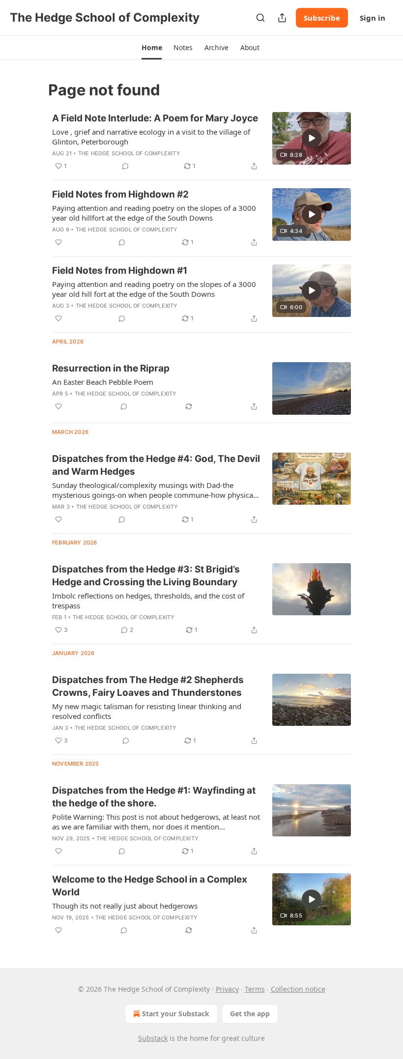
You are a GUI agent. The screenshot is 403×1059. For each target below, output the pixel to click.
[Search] (260, 18)
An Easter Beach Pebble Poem (102, 382)
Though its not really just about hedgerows (125, 906)
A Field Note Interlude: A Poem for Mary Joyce (155, 118)
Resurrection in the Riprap (111, 368)
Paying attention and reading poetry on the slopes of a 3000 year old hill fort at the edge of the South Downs (154, 289)
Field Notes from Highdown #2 (120, 194)
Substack (153, 1038)
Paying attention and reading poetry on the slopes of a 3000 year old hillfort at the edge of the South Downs (154, 213)
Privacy (227, 989)
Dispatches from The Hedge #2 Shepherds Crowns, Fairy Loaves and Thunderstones (148, 686)
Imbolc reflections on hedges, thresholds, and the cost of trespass (148, 600)
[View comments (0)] (125, 166)
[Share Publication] (282, 18)
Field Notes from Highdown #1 (119, 270)
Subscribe (322, 18)
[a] (311, 138)
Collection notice (298, 989)
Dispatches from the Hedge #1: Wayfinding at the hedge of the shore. (154, 797)
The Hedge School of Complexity (129, 153)
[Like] (58, 242)
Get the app (250, 1013)
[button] (152, 47)
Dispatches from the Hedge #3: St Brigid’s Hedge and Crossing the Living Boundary (146, 576)
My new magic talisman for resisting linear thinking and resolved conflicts (146, 711)
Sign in (372, 18)
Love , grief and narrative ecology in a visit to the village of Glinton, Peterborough (151, 136)
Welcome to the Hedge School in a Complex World (149, 886)
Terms (255, 989)
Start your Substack (175, 1013)
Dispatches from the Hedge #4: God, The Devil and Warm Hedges (156, 465)
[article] (201, 142)
